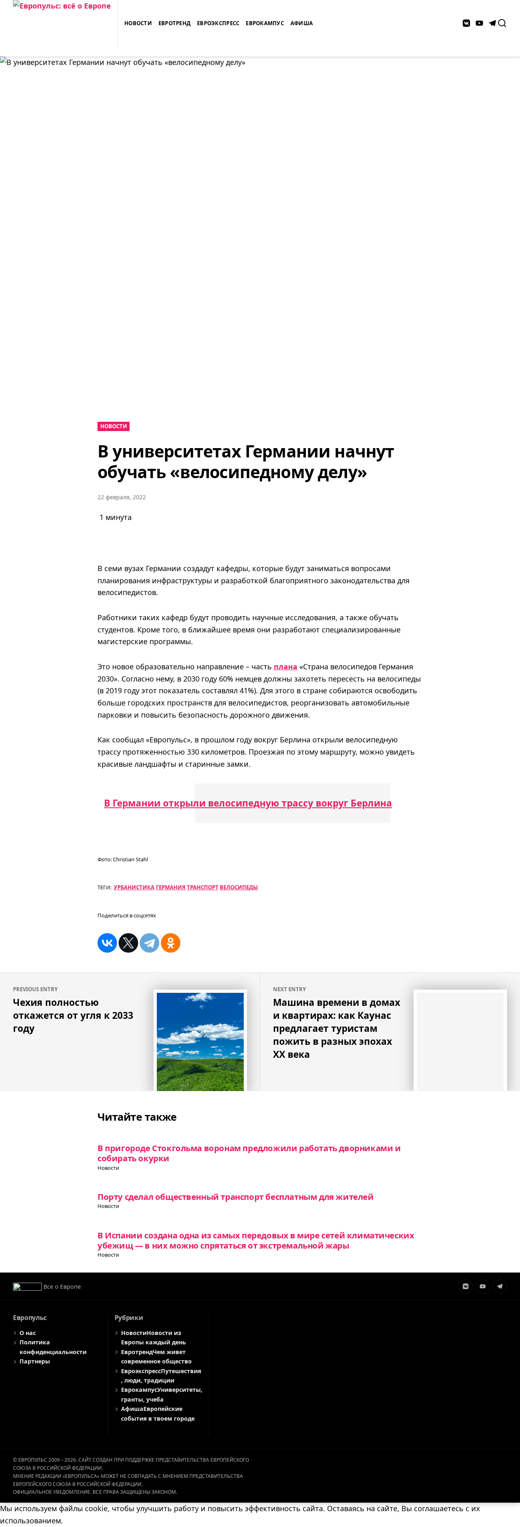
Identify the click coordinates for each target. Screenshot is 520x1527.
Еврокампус (265, 23)
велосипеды (239, 887)
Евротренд (174, 23)
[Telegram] (149, 943)
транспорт (203, 887)
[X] (128, 943)
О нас (28, 1333)
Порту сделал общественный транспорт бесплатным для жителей (236, 1196)
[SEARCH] (502, 23)
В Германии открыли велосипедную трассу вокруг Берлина (248, 803)
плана (285, 666)
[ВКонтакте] (107, 943)
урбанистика (134, 887)
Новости (138, 23)
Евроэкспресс (218, 23)
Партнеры (35, 1361)
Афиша (301, 23)
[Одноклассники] (170, 943)
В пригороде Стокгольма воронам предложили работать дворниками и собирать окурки (249, 1153)
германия (171, 887)
